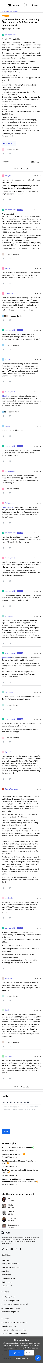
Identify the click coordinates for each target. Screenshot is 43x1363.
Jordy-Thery (13, 1218)
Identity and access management (14, 1322)
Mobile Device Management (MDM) (14, 1304)
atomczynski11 (10, 35)
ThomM (11, 1212)
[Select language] (26, 5)
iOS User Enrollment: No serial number (17, 1147)
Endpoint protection (8, 1326)
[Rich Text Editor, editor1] (21, 1116)
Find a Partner (6, 1282)
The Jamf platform (8, 1297)
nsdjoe (7, 426)
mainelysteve (10, 392)
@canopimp (6, 658)
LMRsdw (8, 1056)
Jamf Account (6, 1286)
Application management (10, 1308)
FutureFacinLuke (11, 789)
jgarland (8, 359)
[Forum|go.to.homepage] (13, 5)
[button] (4, 5)
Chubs (10, 1205)
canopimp (9, 616)
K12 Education (9, 143)
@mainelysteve (7, 507)
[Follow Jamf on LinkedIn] (7, 1249)
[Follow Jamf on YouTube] (11, 1249)
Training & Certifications (10, 1264)
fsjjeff (7, 1010)
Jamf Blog (5, 1271)
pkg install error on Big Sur (12, 1154)
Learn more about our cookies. (26, 1348)
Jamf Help (5, 1260)
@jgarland (5, 396)
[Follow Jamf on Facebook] (20, 1249)
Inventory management (10, 1312)
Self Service (5, 1319)
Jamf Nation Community (10, 1267)
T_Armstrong (10, 293)
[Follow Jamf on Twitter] (2, 1249)
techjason (8, 176)
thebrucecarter (13, 1225)
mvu (9, 1198)
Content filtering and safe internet (14, 1334)
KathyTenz (9, 978)
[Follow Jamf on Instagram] (16, 1249)
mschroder (9, 898)
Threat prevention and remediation (14, 1330)
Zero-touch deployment (10, 1301)
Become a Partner (8, 1278)
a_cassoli (8, 752)
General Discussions (10, 11)
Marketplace (6, 1275)
